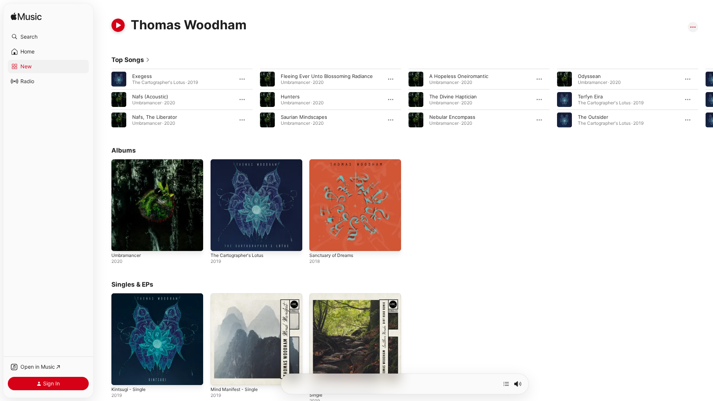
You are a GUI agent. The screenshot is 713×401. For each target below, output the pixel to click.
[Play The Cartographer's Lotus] (219, 241)
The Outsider (593, 117)
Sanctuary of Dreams (333, 162)
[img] (26, 17)
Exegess (142, 76)
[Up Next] (506, 384)
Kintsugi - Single (130, 296)
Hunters (290, 97)
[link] (130, 60)
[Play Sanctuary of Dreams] (318, 241)
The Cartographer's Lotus (240, 162)
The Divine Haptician (453, 97)
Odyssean (589, 76)
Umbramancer (127, 162)
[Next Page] (705, 99)
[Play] (118, 25)
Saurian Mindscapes (304, 117)
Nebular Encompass (452, 117)
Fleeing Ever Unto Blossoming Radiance (327, 76)
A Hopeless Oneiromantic (458, 76)
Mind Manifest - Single (237, 296)
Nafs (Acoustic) (150, 97)
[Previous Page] (104, 99)
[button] (48, 36)
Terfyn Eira (590, 97)
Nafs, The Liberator (154, 117)
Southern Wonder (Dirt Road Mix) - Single (349, 299)
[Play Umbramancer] (120, 241)
